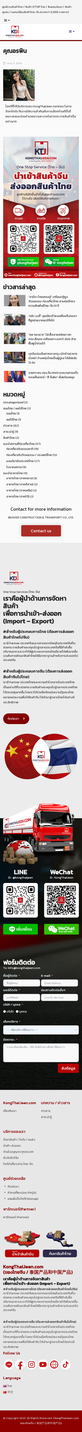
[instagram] (31, 1364)
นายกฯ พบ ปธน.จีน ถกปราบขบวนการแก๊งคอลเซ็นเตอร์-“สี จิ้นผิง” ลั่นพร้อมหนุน (53, 375)
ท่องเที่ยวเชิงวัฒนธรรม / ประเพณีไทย (29, 455)
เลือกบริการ (10, 1021)
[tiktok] (65, 1364)
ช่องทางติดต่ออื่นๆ (53, 990)
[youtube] (43, 1364)
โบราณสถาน (14, 467)
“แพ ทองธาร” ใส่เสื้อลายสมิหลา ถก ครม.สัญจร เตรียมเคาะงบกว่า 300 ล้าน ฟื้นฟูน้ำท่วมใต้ (52, 339)
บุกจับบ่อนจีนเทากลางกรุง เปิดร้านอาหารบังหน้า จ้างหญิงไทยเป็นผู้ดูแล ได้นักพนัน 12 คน (52, 358)
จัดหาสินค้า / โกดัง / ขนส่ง (19, 1139)
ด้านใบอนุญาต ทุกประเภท (18, 1152)
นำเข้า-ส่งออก (12, 1146)
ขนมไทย (11, 413)
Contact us (41, 531)
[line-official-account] (9, 1364)
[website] (54, 1364)
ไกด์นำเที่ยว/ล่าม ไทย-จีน (18, 1164)
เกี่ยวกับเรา (9, 1111)
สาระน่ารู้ (8, 432)
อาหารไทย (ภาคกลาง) (19, 478)
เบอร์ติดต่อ (10, 990)
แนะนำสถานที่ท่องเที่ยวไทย (19, 444)
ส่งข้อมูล (68, 1068)
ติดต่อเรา (13, 719)
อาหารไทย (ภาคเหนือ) (19, 490)
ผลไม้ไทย (11, 419)
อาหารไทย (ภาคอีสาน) (19, 484)
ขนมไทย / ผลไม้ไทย (14, 408)
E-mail (46, 976)
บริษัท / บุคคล (11, 1004)
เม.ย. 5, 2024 (14, 63)
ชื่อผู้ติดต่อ (10, 976)
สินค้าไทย (9, 438)
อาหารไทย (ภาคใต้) (17, 496)
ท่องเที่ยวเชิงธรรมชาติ (19, 449)
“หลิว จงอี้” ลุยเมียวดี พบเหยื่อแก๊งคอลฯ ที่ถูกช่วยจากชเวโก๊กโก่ (52, 318)
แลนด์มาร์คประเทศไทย (20, 461)
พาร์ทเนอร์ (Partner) (16, 1217)
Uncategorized (13, 402)
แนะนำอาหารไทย (13, 473)
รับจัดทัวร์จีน (11, 1158)
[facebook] (20, 1364)
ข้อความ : (9, 1039)
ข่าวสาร (8, 425)
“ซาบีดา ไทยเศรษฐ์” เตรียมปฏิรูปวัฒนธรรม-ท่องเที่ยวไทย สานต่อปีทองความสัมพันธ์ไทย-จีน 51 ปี (51, 301)
